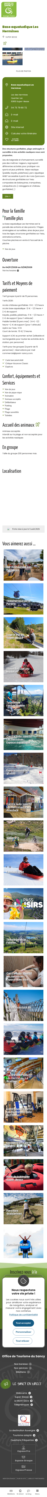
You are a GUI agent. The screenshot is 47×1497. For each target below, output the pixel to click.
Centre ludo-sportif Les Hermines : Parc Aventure (19, 807)
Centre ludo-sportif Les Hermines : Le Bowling (19, 1078)
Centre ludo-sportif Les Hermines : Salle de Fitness (19, 1112)
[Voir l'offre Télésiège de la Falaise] (23, 937)
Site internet (17, 127)
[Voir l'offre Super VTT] (23, 836)
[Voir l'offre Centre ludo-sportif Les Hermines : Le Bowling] (23, 1073)
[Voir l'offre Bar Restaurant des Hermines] (23, 565)
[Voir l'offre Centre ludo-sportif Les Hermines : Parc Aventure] (23, 802)
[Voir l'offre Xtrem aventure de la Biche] (23, 1005)
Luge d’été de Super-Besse (15, 636)
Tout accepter (23, 1323)
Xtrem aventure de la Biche (18, 1009)
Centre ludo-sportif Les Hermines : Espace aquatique (19, 739)
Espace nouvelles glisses (17, 771)
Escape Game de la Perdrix (18, 1144)
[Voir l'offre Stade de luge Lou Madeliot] (23, 666)
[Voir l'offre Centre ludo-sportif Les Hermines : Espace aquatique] (23, 734)
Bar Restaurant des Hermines (19, 568)
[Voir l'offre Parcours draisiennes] (23, 1208)
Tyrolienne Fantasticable (15, 704)
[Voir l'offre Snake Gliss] (23, 1039)
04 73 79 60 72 (19, 107)
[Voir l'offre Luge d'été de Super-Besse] (23, 632)
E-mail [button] (14, 114)
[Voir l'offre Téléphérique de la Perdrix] (23, 599)
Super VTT (12, 838)
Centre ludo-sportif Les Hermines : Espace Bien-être (19, 976)
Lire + (8, 196)
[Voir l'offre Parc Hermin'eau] (23, 1242)
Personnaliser (23, 1332)
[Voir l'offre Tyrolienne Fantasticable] (23, 700)
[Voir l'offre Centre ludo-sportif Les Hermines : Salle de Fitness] (23, 1107)
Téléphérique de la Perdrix (18, 602)
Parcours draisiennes (14, 1212)
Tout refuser (22, 1341)
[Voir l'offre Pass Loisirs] (23, 903)
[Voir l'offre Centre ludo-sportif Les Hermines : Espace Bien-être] (23, 971)
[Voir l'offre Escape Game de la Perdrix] (23, 1140)
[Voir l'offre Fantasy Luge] (23, 869)
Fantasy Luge (15, 872)
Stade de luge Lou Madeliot (17, 670)
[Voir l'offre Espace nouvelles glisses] (23, 768)
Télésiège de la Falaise (16, 941)
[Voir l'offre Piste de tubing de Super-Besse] (23, 1174)
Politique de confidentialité (23, 1314)
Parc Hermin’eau (17, 1244)
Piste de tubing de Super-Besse (18, 1178)
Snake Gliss (13, 1041)
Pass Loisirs (13, 905)
